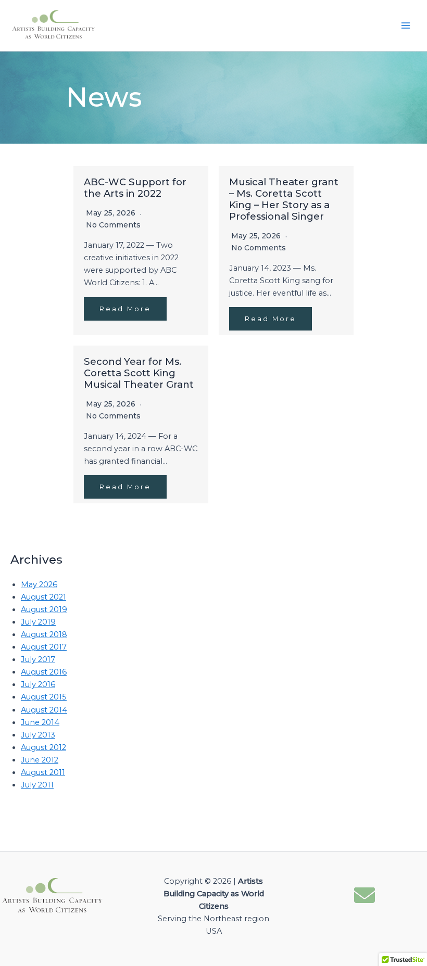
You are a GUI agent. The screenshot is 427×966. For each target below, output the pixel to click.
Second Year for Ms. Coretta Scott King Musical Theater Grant (139, 372)
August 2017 (44, 647)
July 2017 (38, 659)
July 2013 (38, 735)
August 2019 (44, 609)
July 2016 (38, 684)
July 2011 (37, 785)
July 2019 (38, 622)
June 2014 (40, 722)
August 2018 (44, 634)
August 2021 (43, 597)
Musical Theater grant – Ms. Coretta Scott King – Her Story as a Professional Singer (283, 199)
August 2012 (43, 747)
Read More (125, 309)
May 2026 (39, 584)
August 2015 (44, 697)
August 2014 (44, 710)
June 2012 (39, 760)
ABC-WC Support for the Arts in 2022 (135, 187)
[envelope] (364, 893)
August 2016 (44, 672)
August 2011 (43, 772)
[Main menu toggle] (406, 25)
